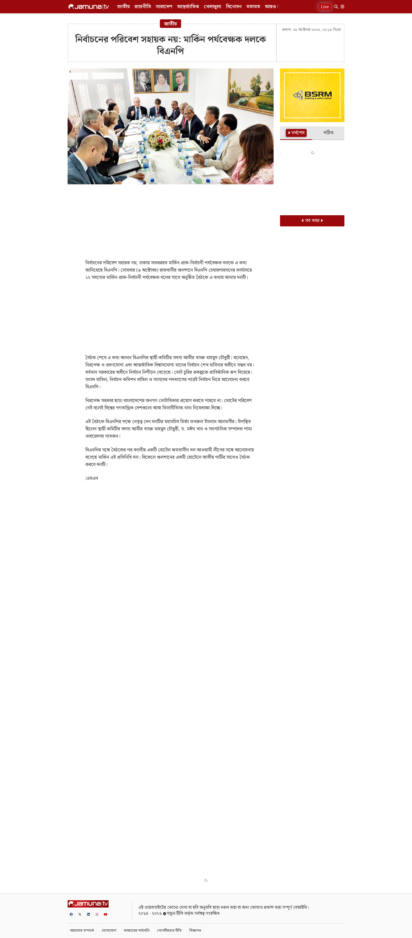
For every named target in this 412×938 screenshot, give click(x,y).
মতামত (253, 7)
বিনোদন (234, 7)
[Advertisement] (171, 219)
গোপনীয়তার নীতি (169, 930)
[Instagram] (97, 914)
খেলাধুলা (212, 7)
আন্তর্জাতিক (188, 7)
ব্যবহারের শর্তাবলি (136, 930)
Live (325, 7)
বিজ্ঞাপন (195, 930)
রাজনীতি (143, 7)
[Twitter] (79, 914)
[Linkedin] (88, 914)
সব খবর (312, 220)
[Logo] (89, 7)
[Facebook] (71, 914)
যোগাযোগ (109, 930)
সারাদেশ (164, 7)
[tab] (296, 133)
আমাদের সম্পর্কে (82, 930)
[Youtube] (105, 914)
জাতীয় (123, 7)
